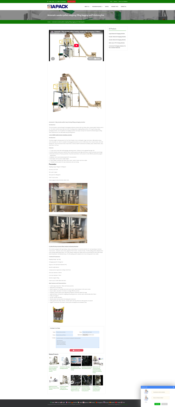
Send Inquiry (77, 350)
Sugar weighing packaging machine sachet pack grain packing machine (97, 388)
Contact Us (123, 6)
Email (80, 332)
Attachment (80, 334)
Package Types (114, 6)
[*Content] (53, 347)
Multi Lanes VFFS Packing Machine (117, 43)
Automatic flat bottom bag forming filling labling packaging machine (53, 369)
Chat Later (164, 404)
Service (115, 1)
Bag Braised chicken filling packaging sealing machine (54, 388)
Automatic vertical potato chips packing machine (87, 367)
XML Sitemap (124, 404)
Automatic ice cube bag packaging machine (64, 367)
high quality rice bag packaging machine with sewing (76, 368)
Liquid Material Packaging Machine (117, 33)
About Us (87, 6)
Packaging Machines (97, 6)
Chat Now (157, 404)
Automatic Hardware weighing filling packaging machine (64, 388)
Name (54, 332)
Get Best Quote (71, 1)
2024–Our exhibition (123, 1)
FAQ (111, 1)
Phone (53, 335)
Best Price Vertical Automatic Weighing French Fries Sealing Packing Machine (86, 388)
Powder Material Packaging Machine (117, 36)
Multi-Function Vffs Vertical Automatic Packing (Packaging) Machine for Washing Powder (97, 369)
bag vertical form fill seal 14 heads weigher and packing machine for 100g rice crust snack (76, 388)
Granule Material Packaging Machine (117, 39)
